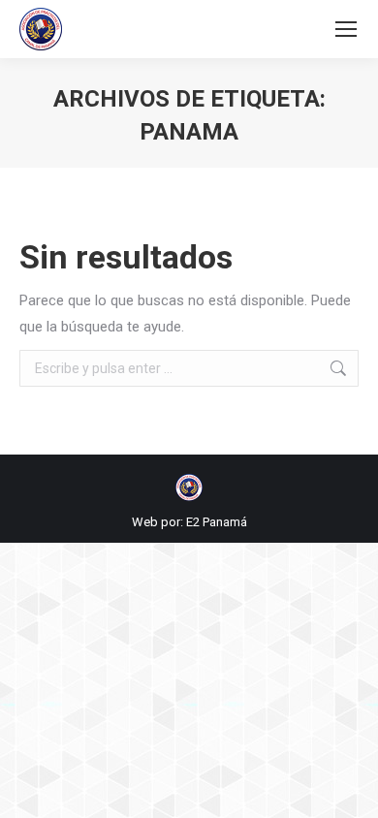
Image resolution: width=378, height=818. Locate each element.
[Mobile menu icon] (346, 29)
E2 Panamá (216, 522)
